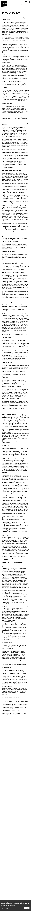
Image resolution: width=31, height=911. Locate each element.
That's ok (27, 908)
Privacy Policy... (4, 908)
